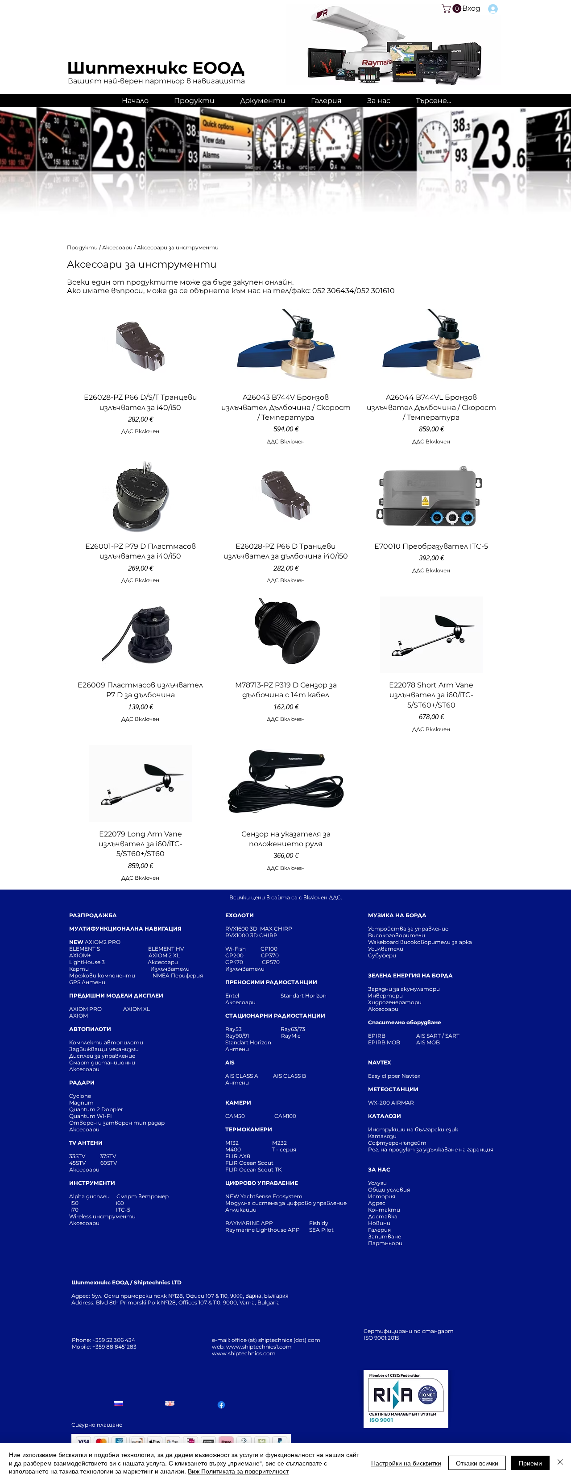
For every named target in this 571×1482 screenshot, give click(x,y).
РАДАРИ (82, 1082)
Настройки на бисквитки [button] (406, 1462)
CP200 (241, 955)
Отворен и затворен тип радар (117, 1122)
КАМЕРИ (238, 1102)
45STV (78, 1162)
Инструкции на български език (429, 1129)
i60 (120, 1203)
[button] (452, 8)
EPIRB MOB (384, 1042)
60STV (108, 1162)
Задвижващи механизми (104, 1049)
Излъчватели (245, 968)
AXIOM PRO (85, 1009)
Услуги (377, 1183)
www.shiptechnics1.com (259, 1346)
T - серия (285, 1149)
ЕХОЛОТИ (239, 915)
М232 (279, 1142)
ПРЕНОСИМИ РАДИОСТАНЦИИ (271, 982)
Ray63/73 (293, 1029)
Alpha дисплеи (89, 1196)
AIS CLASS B (289, 1075)
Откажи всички (477, 1462)
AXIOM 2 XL (165, 955)
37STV (108, 1156)
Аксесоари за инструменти (178, 247)
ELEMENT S (85, 948)
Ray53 (236, 1029)
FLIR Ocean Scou (248, 1162)
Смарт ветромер (142, 1196)
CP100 (272, 948)
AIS (230, 1062)
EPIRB (378, 1035)
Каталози (382, 1136)
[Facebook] (221, 1405)
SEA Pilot (322, 1229)
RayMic (291, 1035)
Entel (232, 995)
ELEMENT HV (166, 948)
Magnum (81, 1102)
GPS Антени (88, 982)
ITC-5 (123, 1209)
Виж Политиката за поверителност (238, 1470)
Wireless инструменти (102, 1216)
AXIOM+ (109, 955)
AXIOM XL (127, 1009)
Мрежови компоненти (102, 975)
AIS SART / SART (437, 1035)
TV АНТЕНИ (86, 1142)
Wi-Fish (243, 948)
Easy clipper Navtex (394, 1075)
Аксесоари (118, 247)
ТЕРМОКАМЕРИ (248, 1129)
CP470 (243, 962)
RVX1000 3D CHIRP (251, 935)
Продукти (83, 247)
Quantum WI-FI (91, 1116)
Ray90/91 (237, 1035)
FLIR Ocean (241, 1169)
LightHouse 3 (108, 962)
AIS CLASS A (242, 1075)
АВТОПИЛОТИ (90, 1029)
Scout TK (270, 1169)
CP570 (271, 962)
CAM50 (249, 1116)
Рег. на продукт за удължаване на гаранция (430, 1149)
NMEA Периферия (178, 975)
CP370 (270, 955)
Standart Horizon (304, 995)
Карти (79, 968)
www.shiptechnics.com (244, 1353)
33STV (78, 1156)
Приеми (530, 1462)
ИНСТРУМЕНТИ (92, 1183)
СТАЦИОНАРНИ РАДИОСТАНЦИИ (275, 1015)
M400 (233, 1149)
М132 (232, 1142)
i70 (74, 1209)
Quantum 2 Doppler (96, 1109)
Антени (237, 1049)
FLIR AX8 (237, 1156)
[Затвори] (560, 1462)
